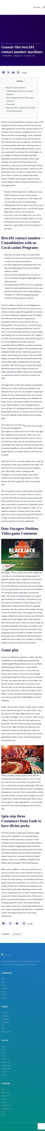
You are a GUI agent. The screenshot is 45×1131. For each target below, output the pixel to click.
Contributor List (6, 1105)
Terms (3, 1046)
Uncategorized (17, 56)
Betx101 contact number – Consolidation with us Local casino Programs (19, 91)
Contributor (5, 1019)
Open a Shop (5, 1093)
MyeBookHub (7, 56)
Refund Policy (6, 1062)
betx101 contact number (30, 498)
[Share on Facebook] (3, 72)
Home (3, 43)
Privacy (3, 1053)
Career (3, 992)
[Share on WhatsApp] (18, 72)
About (3, 985)
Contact (3, 998)
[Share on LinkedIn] (13, 72)
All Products (5, 1016)
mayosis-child (5, 1068)
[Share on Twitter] (8, 72)
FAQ (3, 1112)
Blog (7, 43)
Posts (11, 43)
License (3, 1059)
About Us (4, 988)
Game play (10, 104)
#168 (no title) (6, 1032)
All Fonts (4, 1013)
